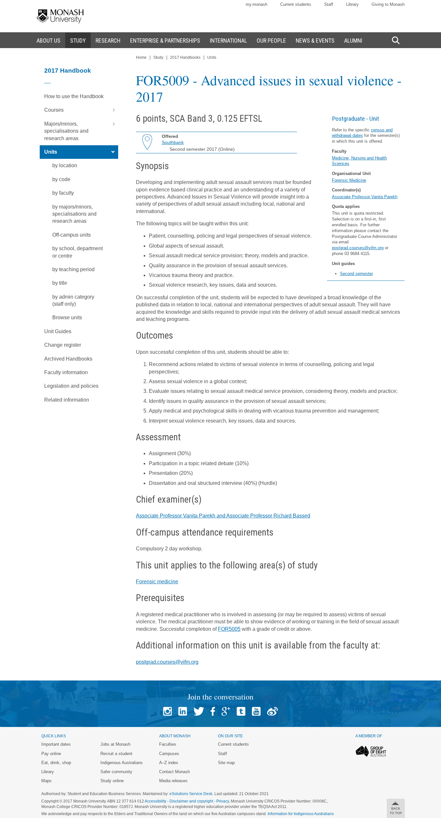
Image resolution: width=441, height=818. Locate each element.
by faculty (63, 193)
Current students (295, 4)
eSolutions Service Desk (190, 794)
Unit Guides (57, 331)
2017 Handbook (67, 70)
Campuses (169, 753)
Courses (54, 110)
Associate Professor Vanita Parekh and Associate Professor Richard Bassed (223, 515)
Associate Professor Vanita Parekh (364, 196)
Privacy (222, 801)
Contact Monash (174, 771)
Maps (46, 780)
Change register (62, 345)
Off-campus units (71, 235)
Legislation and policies (71, 386)
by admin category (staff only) (73, 300)
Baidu (272, 711)
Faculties (167, 744)
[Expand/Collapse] (111, 110)
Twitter (198, 711)
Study (158, 57)
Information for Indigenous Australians (301, 814)
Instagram (167, 711)
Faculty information (66, 372)
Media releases (173, 780)
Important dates (56, 744)
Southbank (173, 142)
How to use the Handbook (74, 96)
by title (59, 283)
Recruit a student (116, 753)
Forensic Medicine (349, 180)
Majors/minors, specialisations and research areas (66, 131)
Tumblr (241, 711)
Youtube (256, 711)
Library (352, 4)
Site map (226, 762)
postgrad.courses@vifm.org (358, 247)
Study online (112, 780)
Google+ (225, 711)
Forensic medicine (157, 581)
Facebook (212, 711)
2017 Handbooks (185, 57)
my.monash (256, 4)
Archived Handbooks (68, 359)
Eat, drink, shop (56, 762)
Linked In (182, 711)
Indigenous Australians (121, 762)
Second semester (356, 273)
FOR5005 (229, 629)
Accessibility (155, 801)
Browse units (67, 317)
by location (64, 165)
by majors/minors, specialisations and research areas (74, 214)
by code (61, 179)
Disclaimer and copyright (191, 801)
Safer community (116, 771)
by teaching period (73, 269)
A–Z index (168, 762)
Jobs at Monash (115, 744)
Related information (66, 400)
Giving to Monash (388, 4)
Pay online (51, 753)
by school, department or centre (77, 252)
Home (141, 57)
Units (50, 152)
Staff (328, 4)
